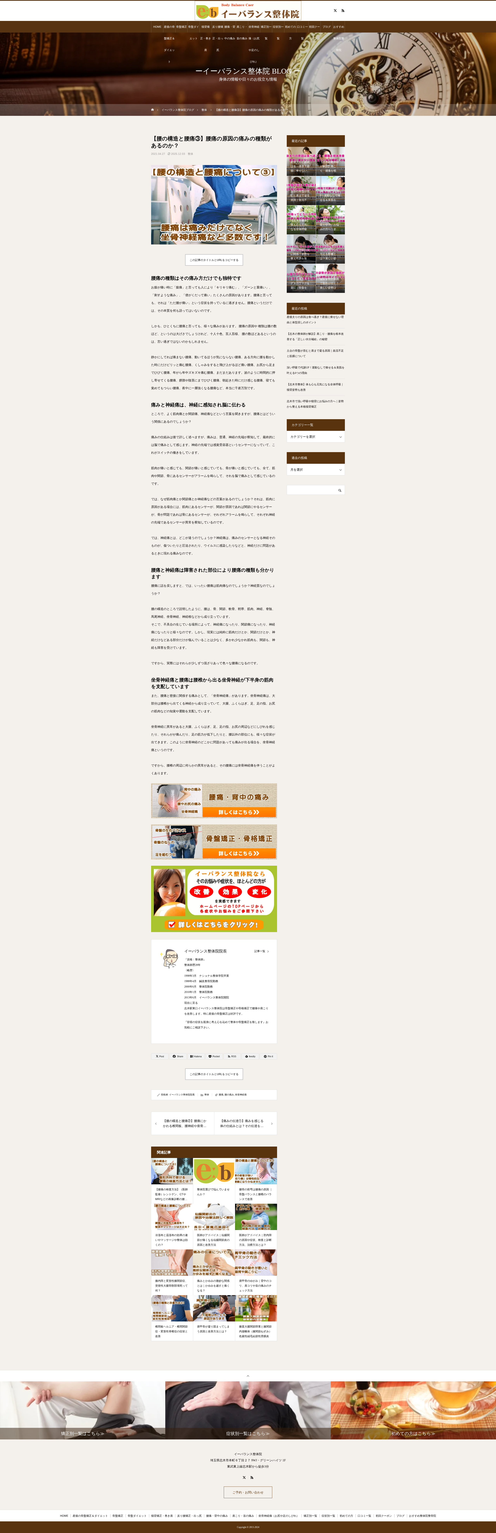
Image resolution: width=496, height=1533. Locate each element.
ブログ (327, 26)
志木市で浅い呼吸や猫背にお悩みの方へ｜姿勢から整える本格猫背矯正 (315, 404)
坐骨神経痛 (241, 1094)
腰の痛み (229, 1094)
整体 (190, 153)
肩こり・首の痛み (242, 29)
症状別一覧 (278, 29)
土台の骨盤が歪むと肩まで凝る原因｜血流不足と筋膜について (315, 353)
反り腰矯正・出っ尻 (217, 29)
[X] (335, 10)
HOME (157, 26)
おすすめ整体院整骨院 (338, 29)
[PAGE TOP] (248, 1375)
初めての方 (290, 29)
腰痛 (221, 1094)
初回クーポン (314, 29)
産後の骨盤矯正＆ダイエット (169, 29)
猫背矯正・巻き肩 (205, 29)
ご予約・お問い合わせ (248, 1492)
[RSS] (343, 10)
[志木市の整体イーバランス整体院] (248, 10)
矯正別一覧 (266, 29)
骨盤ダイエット (193, 29)
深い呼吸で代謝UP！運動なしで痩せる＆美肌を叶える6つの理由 (315, 370)
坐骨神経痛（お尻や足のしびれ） (254, 29)
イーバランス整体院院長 (205, 951)
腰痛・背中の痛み (229, 29)
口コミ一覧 (302, 29)
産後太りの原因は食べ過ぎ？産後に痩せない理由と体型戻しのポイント (315, 320)
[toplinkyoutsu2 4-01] (214, 800)
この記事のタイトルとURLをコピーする (214, 260)
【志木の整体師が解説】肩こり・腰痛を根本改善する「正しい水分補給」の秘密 (315, 336)
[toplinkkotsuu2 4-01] (214, 841)
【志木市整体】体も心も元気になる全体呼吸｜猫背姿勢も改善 (315, 387)
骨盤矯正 (181, 26)
